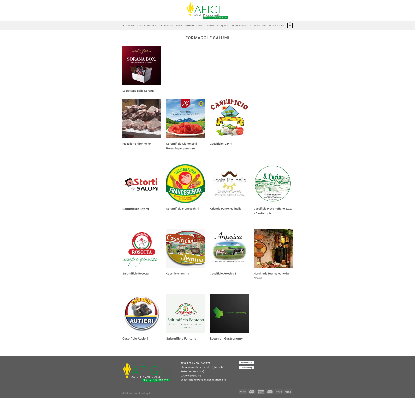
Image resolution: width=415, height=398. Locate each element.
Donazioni (260, 25)
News (179, 25)
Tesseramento (240, 25)
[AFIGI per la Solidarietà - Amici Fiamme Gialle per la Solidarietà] (207, 10)
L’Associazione (145, 25)
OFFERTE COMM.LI (194, 25)
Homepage (128, 25)
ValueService (131, 393)
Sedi (271, 25)
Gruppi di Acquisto (218, 25)
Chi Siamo (165, 25)
